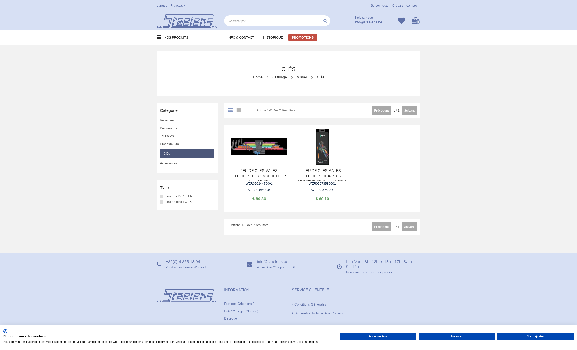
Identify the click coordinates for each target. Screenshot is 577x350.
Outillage (279, 77)
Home (258, 77)
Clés (320, 77)
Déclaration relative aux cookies (318, 313)
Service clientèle (310, 290)
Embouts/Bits (169, 144)
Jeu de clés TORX (179, 201)
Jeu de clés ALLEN (179, 196)
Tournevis (167, 136)
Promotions (303, 37)
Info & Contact (241, 37)
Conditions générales (310, 304)
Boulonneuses (170, 128)
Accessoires (168, 163)
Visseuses (167, 120)
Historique (273, 37)
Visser (301, 77)
